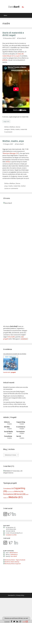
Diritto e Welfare (9, 127)
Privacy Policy (20, 592)
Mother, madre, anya (13, 141)
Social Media (8, 431)
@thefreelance (14, 549)
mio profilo (11, 337)
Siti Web (7, 427)
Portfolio (9, 424)
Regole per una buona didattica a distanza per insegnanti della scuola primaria (14, 398)
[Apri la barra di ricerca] (29, 15)
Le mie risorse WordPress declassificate (15, 406)
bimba (8, 162)
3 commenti (8, 132)
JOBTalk (4, 60)
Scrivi (24, 622)
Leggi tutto (6, 121)
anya (6, 186)
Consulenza (8, 436)
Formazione (20, 431)
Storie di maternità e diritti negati (13, 33)
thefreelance (14, 551)
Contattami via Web (10, 531)
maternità (23, 129)
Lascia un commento (11, 188)
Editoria (7, 422)
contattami (24, 339)
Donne (18, 127)
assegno (7, 129)
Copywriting (20, 422)
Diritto (13, 129)
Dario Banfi (14, 553)
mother (23, 186)
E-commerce (20, 427)
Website (16, 494)
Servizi (18, 436)
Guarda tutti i (9, 372)
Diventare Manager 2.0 (10, 153)
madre (17, 129)
